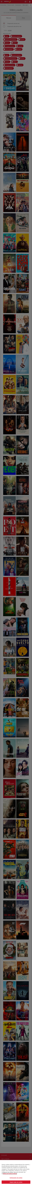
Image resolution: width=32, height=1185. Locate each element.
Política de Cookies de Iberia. (10, 1173)
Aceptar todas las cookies (16, 1182)
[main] (16, 1172)
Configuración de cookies (16, 1177)
